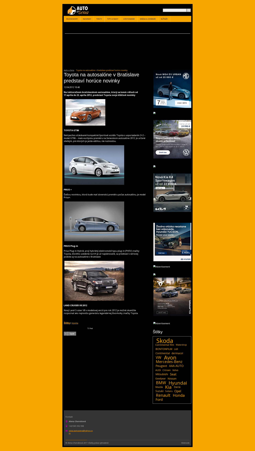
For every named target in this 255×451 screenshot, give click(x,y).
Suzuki (159, 391)
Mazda (159, 387)
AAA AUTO (176, 366)
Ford (159, 400)
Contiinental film (164, 344)
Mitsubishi (162, 374)
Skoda (164, 341)
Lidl (176, 349)
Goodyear (160, 378)
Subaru (169, 391)
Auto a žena (69, 70)
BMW (161, 383)
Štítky (67, 323)
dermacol (177, 353)
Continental (163, 353)
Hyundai (178, 383)
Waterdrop (181, 344)
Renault (163, 395)
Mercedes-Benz (169, 362)
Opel (177, 391)
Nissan (172, 378)
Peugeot (161, 366)
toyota (75, 323)
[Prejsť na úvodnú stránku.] (78, 13)
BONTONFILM (164, 349)
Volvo (175, 370)
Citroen (167, 370)
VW (158, 358)
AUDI (158, 370)
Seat (173, 374)
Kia (168, 387)
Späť (72, 333)
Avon (170, 358)
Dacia (177, 387)
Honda (179, 395)
